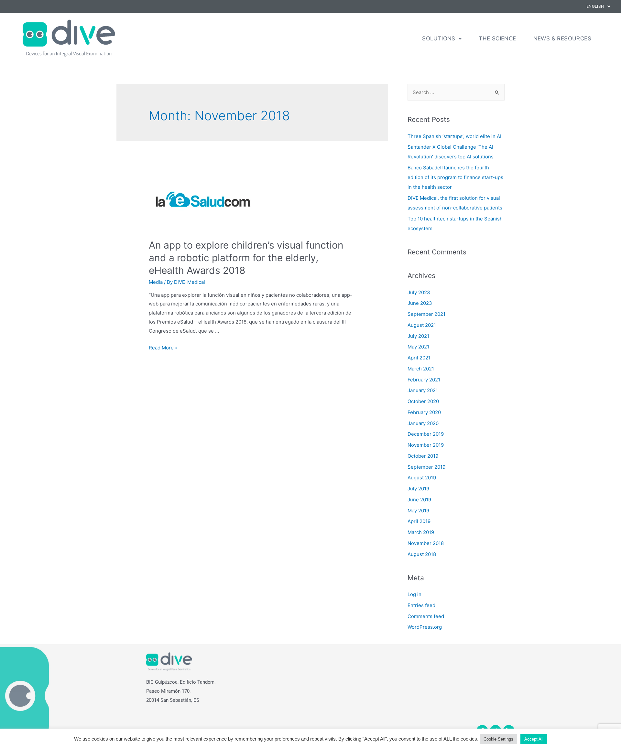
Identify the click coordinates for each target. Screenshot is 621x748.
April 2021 (419, 358)
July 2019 (418, 489)
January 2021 (423, 390)
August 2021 (422, 325)
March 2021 (421, 369)
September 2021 (426, 314)
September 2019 (426, 467)
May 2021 (418, 347)
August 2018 (422, 554)
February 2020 (424, 412)
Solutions (438, 38)
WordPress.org (425, 627)
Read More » (163, 348)
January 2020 (423, 423)
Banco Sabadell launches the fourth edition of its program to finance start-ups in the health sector (455, 177)
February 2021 (424, 380)
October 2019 (423, 456)
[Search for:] (456, 92)
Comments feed (426, 616)
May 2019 (418, 511)
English (595, 6)
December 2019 (426, 434)
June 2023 (420, 303)
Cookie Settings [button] (498, 739)
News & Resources (562, 38)
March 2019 (421, 532)
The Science (497, 38)
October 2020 (423, 401)
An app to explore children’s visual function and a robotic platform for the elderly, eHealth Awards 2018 (246, 257)
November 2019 (426, 445)
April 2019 (419, 521)
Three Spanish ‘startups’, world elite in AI (454, 136)
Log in (414, 594)
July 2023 (419, 292)
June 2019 (419, 500)
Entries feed (421, 605)
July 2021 (418, 336)
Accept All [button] (533, 739)
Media (156, 282)
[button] (598, 6)
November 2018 (426, 543)
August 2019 (422, 478)
